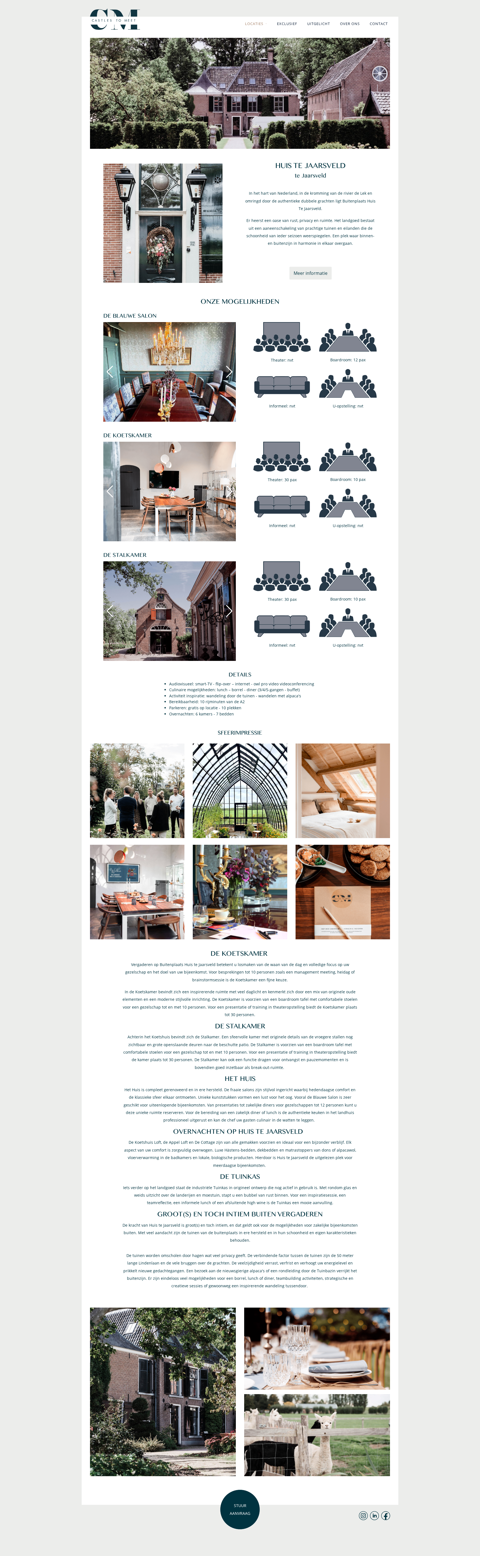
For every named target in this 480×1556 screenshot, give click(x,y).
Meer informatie (311, 273)
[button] (229, 372)
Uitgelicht (318, 23)
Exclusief (287, 23)
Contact (379, 23)
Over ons (350, 23)
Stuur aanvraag (240, 1509)
